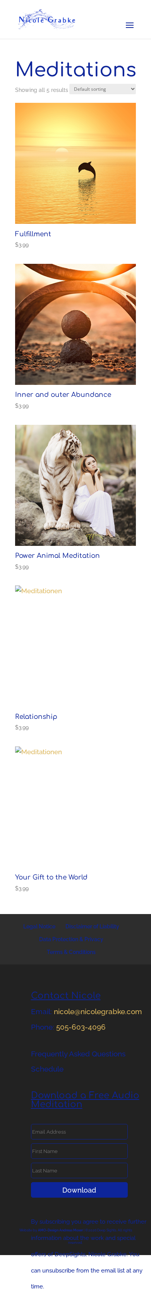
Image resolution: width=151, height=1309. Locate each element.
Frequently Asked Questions (78, 1053)
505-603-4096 (81, 1027)
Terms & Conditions (71, 952)
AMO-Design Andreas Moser (60, 1230)
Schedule (47, 1069)
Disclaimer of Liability (92, 926)
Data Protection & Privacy (71, 939)
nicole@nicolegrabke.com (98, 1011)
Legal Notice (39, 926)
